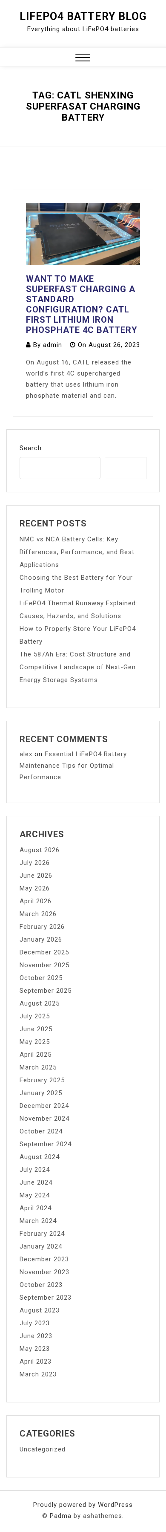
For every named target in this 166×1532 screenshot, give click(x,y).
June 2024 (36, 1182)
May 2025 (35, 1042)
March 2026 (38, 914)
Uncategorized (43, 1449)
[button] (82, 58)
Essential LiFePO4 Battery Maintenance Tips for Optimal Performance (73, 765)
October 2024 (41, 1131)
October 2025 (41, 978)
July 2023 (35, 1323)
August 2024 (40, 1157)
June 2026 (36, 875)
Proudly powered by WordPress (83, 1505)
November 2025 (44, 965)
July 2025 (35, 1016)
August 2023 (40, 1310)
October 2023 (41, 1285)
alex (26, 754)
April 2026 (36, 901)
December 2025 (44, 952)
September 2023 (46, 1297)
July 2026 (35, 863)
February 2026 (42, 927)
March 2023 (38, 1374)
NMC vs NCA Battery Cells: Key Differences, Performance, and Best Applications (77, 552)
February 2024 (42, 1233)
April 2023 (36, 1361)
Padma (61, 1516)
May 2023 (35, 1349)
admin (52, 345)
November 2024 (44, 1118)
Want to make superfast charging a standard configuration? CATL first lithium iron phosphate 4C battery (81, 304)
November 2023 (44, 1272)
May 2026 (35, 888)
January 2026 (41, 939)
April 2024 (36, 1208)
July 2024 (35, 1170)
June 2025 (36, 1029)
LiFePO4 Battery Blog (83, 16)
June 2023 (36, 1336)
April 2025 (36, 1054)
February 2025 (42, 1080)
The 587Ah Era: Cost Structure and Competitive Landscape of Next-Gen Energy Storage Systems (78, 667)
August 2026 (40, 850)
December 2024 (44, 1106)
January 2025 (41, 1093)
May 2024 (35, 1195)
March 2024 (38, 1221)
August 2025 (40, 1003)
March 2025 (38, 1067)
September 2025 (46, 990)
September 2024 (46, 1144)
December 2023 (44, 1259)
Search (31, 448)
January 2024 (41, 1246)
